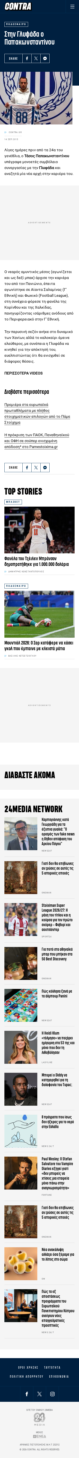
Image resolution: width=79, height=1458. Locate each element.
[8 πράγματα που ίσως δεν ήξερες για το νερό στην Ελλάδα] (20, 1131)
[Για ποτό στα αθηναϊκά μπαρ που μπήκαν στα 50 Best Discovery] (20, 963)
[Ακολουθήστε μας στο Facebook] (27, 1394)
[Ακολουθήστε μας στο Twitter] (39, 1394)
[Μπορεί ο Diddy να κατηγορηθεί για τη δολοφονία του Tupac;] (20, 1089)
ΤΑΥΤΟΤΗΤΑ (52, 1367)
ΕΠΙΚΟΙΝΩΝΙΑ (59, 1376)
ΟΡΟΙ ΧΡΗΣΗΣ (28, 1367)
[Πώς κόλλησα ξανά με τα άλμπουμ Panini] (20, 1005)
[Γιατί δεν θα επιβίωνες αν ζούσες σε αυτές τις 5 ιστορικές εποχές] (20, 877)
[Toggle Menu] (72, 6)
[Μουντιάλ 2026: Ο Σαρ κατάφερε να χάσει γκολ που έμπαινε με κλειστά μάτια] (39, 614)
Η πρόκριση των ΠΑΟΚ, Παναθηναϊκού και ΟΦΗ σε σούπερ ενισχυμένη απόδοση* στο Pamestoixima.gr (36, 441)
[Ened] (39, 1436)
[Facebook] (27, 58)
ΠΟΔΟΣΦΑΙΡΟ (16, 586)
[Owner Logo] (39, 1419)
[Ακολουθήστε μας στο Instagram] (52, 1394)
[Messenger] (45, 58)
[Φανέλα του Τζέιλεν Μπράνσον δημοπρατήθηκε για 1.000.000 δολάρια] (39, 530)
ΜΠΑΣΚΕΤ (13, 501)
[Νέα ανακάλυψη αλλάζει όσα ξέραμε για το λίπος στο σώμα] (20, 1263)
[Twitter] (36, 58)
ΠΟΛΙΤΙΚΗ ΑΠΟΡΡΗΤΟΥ (26, 1376)
